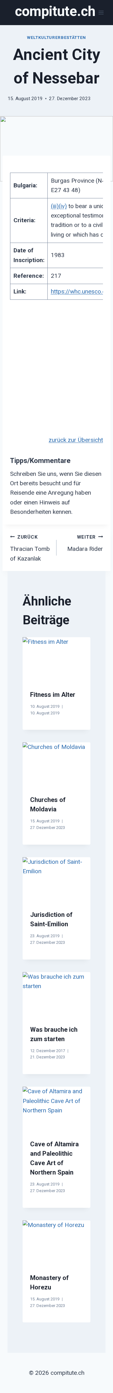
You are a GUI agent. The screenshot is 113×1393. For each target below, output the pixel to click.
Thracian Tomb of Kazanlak (30, 548)
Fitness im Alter (52, 694)
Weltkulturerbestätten (56, 37)
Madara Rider (85, 543)
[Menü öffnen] (101, 12)
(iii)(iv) (59, 206)
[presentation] (56, 659)
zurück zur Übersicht (76, 440)
